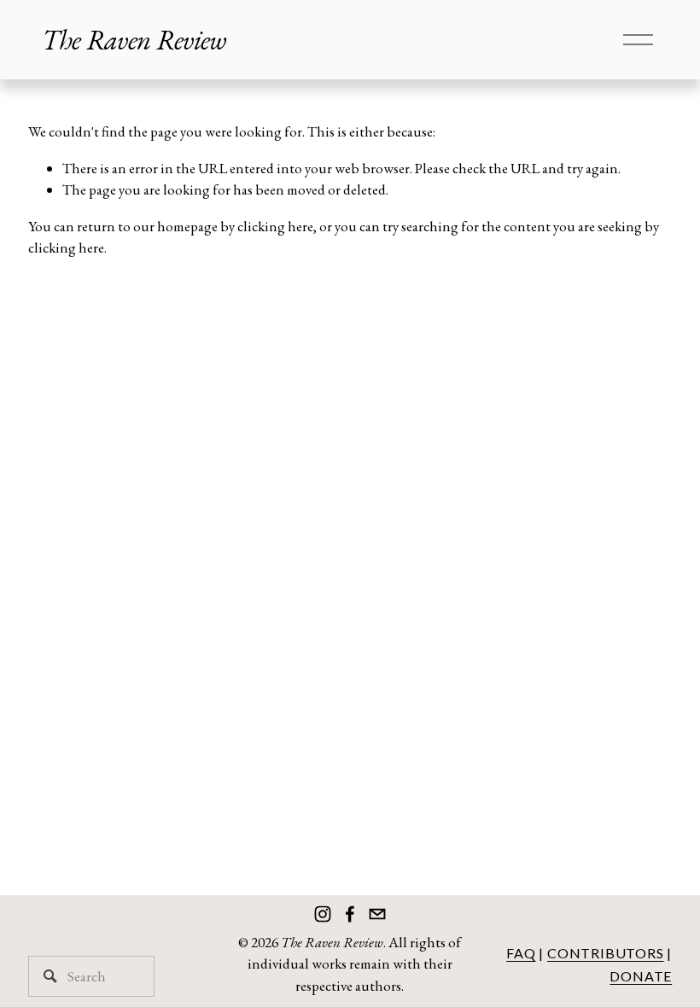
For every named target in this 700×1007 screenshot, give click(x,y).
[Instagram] (322, 914)
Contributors (605, 953)
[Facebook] (350, 914)
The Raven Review (134, 39)
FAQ (520, 953)
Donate (641, 976)
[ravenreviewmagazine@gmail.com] (377, 914)
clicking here (275, 226)
